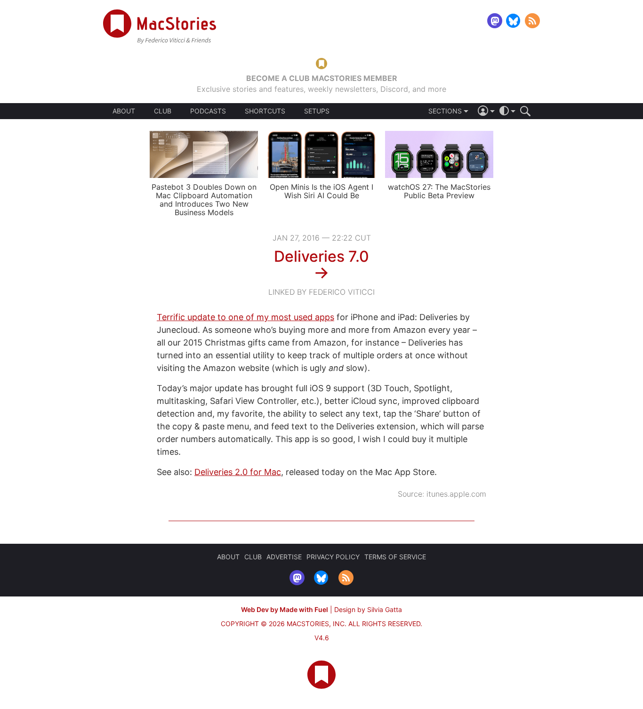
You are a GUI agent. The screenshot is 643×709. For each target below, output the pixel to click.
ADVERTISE (284, 557)
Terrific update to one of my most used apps (245, 317)
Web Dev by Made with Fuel (284, 609)
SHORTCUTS (265, 111)
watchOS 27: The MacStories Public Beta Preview (439, 191)
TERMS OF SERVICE (395, 557)
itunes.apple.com (456, 494)
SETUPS (317, 111)
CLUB (162, 111)
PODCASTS (208, 111)
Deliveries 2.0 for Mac (237, 472)
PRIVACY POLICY (333, 557)
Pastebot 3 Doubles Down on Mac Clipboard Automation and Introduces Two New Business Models (204, 199)
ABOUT (124, 111)
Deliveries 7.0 (321, 256)
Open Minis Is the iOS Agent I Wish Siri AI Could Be (321, 191)
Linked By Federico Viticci (321, 292)
